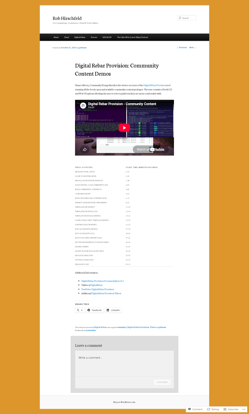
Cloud (66, 37)
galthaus (83, 47)
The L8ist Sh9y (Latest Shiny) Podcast (132, 37)
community (121, 327)
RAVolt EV (107, 37)
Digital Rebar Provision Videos (106, 293)
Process (94, 37)
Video (153, 327)
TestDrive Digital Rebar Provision (97, 289)
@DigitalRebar (96, 285)
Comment (162, 382)
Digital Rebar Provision (154, 85)
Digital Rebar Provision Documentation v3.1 (102, 280)
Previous (182, 47)
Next (193, 47)
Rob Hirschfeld (67, 18)
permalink (91, 330)
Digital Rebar (79, 37)
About (56, 37)
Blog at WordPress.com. (124, 402)
